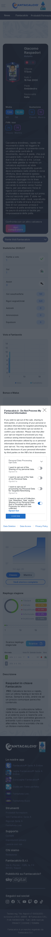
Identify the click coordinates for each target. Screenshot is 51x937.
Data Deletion (9, 526)
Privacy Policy (41, 526)
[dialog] (25, 468)
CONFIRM (15, 516)
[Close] (45, 411)
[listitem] (25, 461)
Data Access (25, 526)
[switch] (40, 468)
